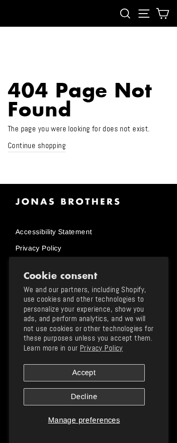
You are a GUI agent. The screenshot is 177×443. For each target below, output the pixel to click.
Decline (84, 396)
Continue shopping (37, 145)
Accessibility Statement (53, 232)
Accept (84, 372)
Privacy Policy (101, 348)
